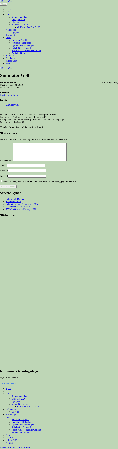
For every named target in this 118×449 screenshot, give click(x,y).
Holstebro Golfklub (20, 40)
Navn (3, 165)
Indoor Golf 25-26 (20, 24)
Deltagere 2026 (18, 19)
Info (7, 14)
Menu (3, 4)
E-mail (4, 170)
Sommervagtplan (19, 17)
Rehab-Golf (5, 447)
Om (7, 11)
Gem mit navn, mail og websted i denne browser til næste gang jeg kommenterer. (40, 181)
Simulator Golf (12, 105)
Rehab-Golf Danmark (21, 48)
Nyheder (10, 55)
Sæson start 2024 (13, 201)
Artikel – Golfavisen (21, 53)
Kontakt (9, 63)
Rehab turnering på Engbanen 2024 (22, 204)
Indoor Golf (11, 61)
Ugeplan (15, 32)
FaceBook (10, 58)
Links (8, 37)
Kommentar (6, 160)
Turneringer (11, 35)
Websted (4, 176)
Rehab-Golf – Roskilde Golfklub (26, 50)
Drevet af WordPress (20, 447)
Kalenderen (11, 30)
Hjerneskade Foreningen (23, 45)
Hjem (8, 9)
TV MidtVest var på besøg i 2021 (21, 209)
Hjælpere (16, 22)
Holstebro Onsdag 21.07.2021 (19, 206)
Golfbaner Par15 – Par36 (28, 27)
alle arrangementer (8, 383)
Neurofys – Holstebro (21, 42)
